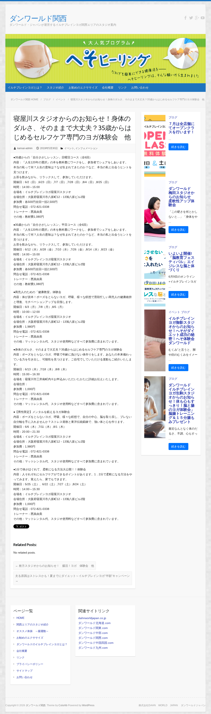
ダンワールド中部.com (93, 633)
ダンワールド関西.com (93, 637)
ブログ (47, 99)
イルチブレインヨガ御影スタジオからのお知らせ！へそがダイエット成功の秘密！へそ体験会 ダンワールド (183, 330)
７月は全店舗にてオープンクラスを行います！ (182, 128)
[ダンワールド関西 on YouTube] (202, 17)
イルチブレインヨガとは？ (25, 87)
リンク (122, 87)
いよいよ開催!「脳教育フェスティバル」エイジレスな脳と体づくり (182, 261)
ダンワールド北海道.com (94, 623)
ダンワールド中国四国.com (96, 642)
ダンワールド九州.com (93, 647)
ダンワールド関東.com (93, 628)
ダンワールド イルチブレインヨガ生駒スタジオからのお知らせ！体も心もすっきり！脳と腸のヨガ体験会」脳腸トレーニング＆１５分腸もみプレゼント (182, 403)
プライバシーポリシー (29, 664)
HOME (20, 617)
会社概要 (108, 87)
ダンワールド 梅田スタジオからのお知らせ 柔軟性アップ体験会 (182, 197)
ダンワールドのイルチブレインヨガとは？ (41, 644)
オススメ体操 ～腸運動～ (32, 631)
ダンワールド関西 (38, 18)
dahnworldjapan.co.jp (92, 618)
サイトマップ (24, 670)
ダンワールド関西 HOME (24, 99)
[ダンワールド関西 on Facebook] (185, 17)
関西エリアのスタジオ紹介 (32, 624)
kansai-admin (25, 148)
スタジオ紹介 (55, 87)
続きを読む (178, 146)
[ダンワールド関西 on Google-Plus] (197, 17)
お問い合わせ (140, 87)
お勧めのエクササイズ (83, 87)
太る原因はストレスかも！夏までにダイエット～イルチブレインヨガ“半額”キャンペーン (72, 578)
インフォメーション (86, 148)
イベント (61, 99)
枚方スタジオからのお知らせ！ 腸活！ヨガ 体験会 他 (54, 565)
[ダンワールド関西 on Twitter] (191, 17)
